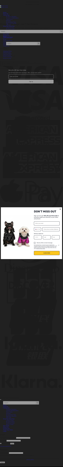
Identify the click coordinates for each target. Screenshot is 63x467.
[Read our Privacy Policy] (59, 245)
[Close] (60, 209)
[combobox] (37, 229)
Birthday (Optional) (38, 233)
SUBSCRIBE (46, 253)
